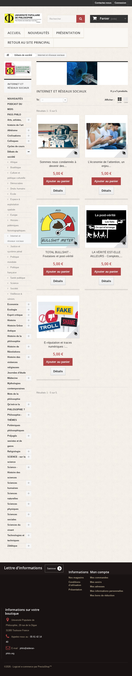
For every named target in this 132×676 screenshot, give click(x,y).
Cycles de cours (15, 146)
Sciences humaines (12, 485)
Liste (126, 102)
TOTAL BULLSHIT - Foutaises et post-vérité (58, 254)
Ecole (13, 194)
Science (14, 283)
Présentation (68, 33)
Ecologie (12, 309)
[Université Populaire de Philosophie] (23, 18)
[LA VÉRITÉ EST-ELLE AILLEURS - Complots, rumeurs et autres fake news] (106, 226)
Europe (13, 215)
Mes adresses (97, 586)
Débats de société (12, 154)
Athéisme (12, 130)
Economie (12, 304)
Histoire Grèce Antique (15, 328)
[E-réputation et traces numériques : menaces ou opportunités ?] (58, 317)
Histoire (11, 320)
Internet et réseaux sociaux (15, 238)
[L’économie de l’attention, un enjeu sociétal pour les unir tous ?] (106, 136)
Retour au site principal (29, 42)
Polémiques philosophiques (15, 428)
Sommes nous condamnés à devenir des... (58, 164)
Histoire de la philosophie (14, 339)
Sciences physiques (12, 506)
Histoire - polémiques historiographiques (16, 225)
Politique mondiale (13, 259)
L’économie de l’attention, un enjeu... (106, 164)
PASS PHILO (14, 114)
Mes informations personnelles (106, 591)
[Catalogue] (17, 68)
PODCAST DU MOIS (14, 107)
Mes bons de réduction (102, 595)
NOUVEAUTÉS (38, 33)
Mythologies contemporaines (16, 386)
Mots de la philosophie (13, 396)
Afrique (13, 162)
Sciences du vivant (13, 527)
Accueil (14, 33)
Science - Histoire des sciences (13, 472)
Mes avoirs (96, 582)
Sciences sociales (12, 517)
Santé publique (17, 278)
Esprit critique (15, 315)
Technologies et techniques (15, 538)
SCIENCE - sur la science (16, 459)
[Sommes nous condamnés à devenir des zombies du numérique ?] (58, 136)
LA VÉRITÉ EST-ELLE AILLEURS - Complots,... (106, 254)
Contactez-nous (103, 3)
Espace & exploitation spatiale (13, 204)
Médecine (12, 378)
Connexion (120, 3)
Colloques (12, 141)
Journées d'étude (16, 372)
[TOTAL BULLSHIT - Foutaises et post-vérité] (58, 226)
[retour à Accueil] (7, 55)
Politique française (13, 270)
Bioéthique (15, 167)
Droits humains (17, 188)
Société (14, 288)
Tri (37, 99)
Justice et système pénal (14, 249)
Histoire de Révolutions (13, 349)
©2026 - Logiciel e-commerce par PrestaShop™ (28, 666)
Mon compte (99, 572)
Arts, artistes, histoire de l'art (15, 122)
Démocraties (16, 183)
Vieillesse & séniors (14, 296)
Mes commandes (99, 577)
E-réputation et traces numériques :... (58, 344)
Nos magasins (76, 577)
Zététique (12, 546)
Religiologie (13, 451)
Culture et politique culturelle (16, 175)
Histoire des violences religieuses (13, 362)
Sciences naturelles (12, 496)
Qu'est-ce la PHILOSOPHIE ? (16, 407)
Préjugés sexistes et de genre (14, 441)
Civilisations (14, 135)
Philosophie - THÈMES (14, 417)
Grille (119, 102)
